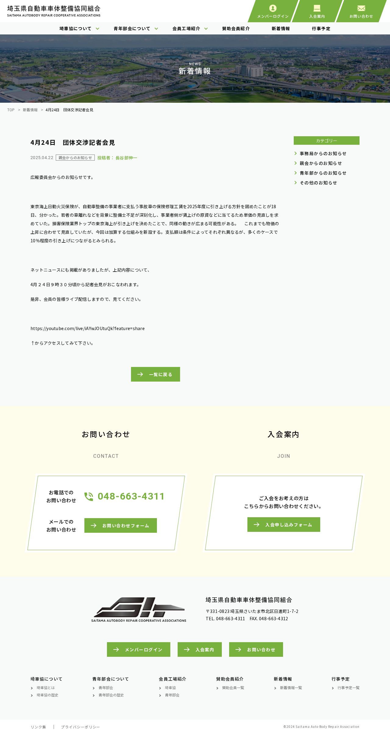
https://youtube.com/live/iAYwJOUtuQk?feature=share (87, 328)
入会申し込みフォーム (288, 524)
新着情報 (281, 28)
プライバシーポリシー (81, 726)
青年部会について (132, 28)
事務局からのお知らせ (323, 153)
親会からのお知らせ (321, 163)
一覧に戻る (160, 374)
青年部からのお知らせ (323, 172)
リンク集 (38, 726)
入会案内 (205, 649)
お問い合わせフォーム (125, 525)
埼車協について (75, 28)
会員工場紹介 (186, 28)
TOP (11, 109)
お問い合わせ (261, 649)
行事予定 (321, 28)
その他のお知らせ (319, 182)
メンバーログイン (144, 649)
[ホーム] (53, 13)
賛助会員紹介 (236, 28)
